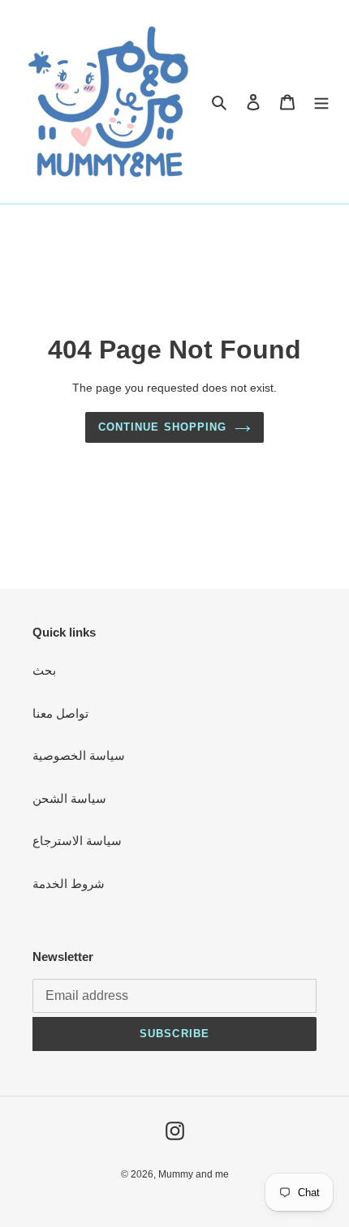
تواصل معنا (60, 713)
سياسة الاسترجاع (77, 840)
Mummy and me (193, 1174)
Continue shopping (162, 427)
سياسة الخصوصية (78, 755)
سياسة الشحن (69, 798)
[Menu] (321, 101)
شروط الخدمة (68, 883)
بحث (44, 670)
